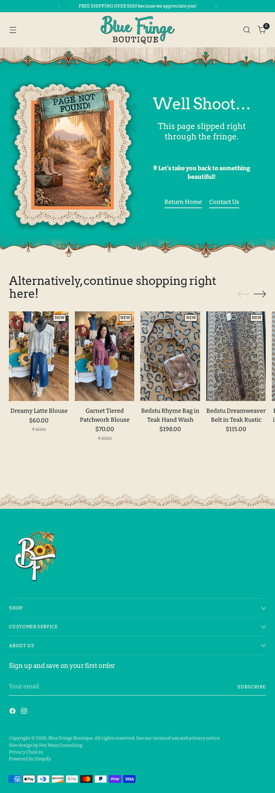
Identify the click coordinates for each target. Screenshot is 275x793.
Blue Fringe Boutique (70, 738)
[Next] (216, 6)
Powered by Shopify (30, 758)
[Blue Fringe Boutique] (137, 29)
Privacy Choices (26, 752)
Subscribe (251, 686)
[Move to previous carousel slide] (243, 294)
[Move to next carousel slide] (260, 294)
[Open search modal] (247, 29)
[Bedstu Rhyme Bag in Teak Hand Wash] (170, 356)
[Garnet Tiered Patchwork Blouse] (105, 356)
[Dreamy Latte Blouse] (39, 356)
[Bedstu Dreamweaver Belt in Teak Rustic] (236, 356)
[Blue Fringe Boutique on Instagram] (24, 712)
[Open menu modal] (12, 29)
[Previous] (59, 6)
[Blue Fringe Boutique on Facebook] (13, 712)
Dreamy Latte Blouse (39, 410)
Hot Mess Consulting (60, 745)
